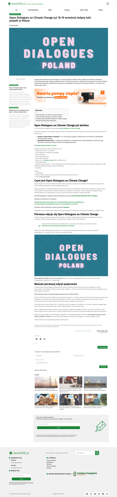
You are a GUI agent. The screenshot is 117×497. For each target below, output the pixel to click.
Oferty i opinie (84, 10)
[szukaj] (97, 453)
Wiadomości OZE (15, 14)
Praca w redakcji (51, 466)
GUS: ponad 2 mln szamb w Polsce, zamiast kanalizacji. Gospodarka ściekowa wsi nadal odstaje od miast (70, 390)
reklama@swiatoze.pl (16, 467)
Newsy (50, 10)
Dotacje (101, 10)
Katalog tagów (102, 347)
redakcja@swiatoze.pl (16, 462)
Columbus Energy (48, 160)
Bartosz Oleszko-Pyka (102, 331)
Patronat (49, 464)
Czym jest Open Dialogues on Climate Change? (49, 117)
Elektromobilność (33, 10)
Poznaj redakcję (51, 460)
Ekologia (66, 10)
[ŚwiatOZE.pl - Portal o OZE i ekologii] (27, 3)
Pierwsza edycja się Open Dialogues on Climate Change (51, 118)
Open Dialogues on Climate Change (70, 128)
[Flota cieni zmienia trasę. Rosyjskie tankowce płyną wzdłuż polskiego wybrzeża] (95, 382)
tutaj (74, 436)
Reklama (62, 494)
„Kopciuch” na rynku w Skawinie (83, 331)
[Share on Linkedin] (44, 339)
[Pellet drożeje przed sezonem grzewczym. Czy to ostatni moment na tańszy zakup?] (46, 399)
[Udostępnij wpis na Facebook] (36, 339)
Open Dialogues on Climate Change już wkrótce (49, 115)
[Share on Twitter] (40, 339)
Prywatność (56, 494)
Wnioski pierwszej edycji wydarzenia (46, 120)
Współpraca (50, 462)
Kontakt (49, 468)
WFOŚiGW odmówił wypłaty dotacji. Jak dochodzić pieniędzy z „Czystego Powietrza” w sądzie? (70, 407)
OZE (16, 10)
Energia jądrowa (13, 85)
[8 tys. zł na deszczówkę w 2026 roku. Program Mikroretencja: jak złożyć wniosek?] (95, 399)
